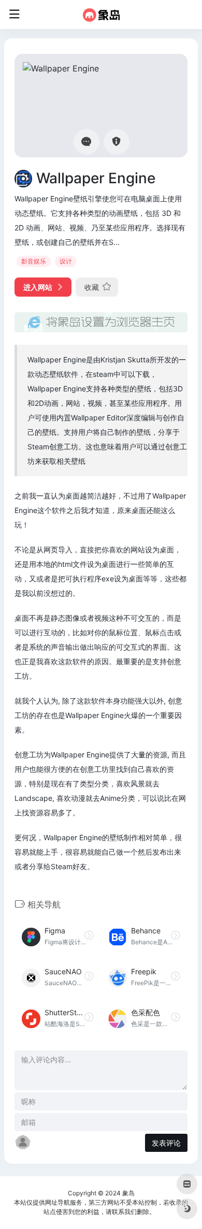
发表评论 (166, 1142)
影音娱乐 (33, 261)
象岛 (128, 1193)
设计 (66, 261)
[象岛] (101, 14)
